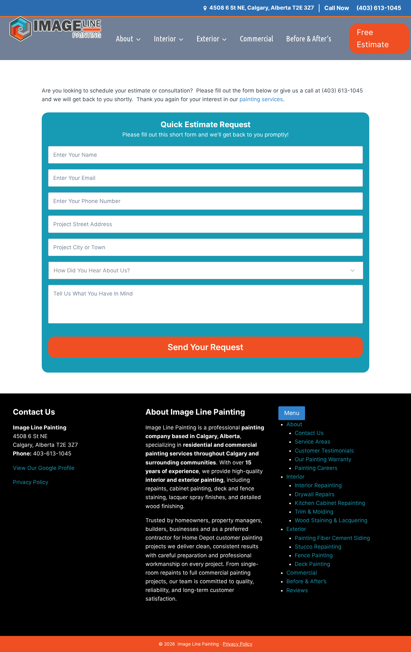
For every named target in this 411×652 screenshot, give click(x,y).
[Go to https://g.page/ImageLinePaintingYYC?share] (72, 521)
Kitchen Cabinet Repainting (330, 503)
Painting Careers (316, 468)
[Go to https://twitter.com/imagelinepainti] (72, 530)
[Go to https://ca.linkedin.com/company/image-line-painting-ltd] (72, 539)
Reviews (223, 81)
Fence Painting (314, 555)
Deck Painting (312, 564)
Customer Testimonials (324, 450)
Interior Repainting (318, 485)
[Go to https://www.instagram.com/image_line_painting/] (72, 513)
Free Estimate (373, 38)
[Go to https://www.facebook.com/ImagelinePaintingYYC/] (72, 504)
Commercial (256, 38)
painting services (261, 99)
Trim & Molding (314, 511)
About (294, 424)
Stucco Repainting (318, 546)
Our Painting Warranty (323, 459)
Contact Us (309, 433)
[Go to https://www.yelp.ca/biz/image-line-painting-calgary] (72, 556)
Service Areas (312, 441)
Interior (295, 476)
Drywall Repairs (315, 494)
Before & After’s (308, 38)
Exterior (296, 529)
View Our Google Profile (43, 468)
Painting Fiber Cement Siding (332, 538)
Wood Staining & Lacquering (331, 520)
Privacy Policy (30, 482)
